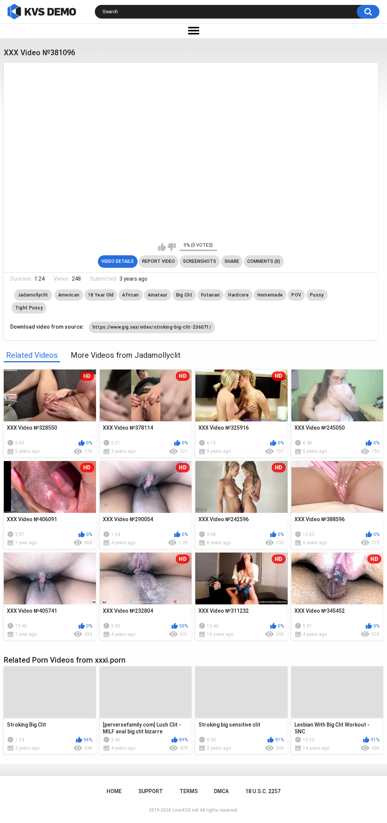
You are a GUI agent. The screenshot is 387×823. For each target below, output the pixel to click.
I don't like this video (172, 247)
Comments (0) (263, 261)
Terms (189, 791)
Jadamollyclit (33, 295)
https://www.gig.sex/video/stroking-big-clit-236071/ (152, 327)
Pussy (317, 295)
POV (296, 295)
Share (231, 261)
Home (114, 791)
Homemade (270, 295)
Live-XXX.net (185, 810)
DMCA (221, 791)
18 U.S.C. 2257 (262, 791)
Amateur (157, 295)
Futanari (210, 295)
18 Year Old (100, 295)
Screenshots (199, 261)
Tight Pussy (29, 308)
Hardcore (238, 295)
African (130, 295)
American (68, 295)
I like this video (162, 247)
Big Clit (184, 295)
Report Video (158, 261)
